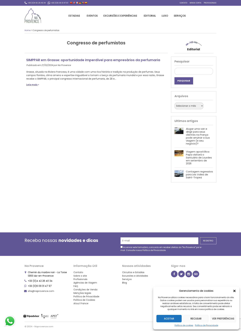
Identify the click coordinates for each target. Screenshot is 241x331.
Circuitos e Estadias (133, 272)
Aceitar (169, 318)
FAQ (75, 286)
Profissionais (210, 3)
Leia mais (32, 84)
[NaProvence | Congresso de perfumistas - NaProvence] (33, 15)
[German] (80, 3)
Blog (124, 282)
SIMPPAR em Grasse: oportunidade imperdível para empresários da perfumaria (93, 60)
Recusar (196, 318)
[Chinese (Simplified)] (71, 3)
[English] (74, 3)
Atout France (80, 303)
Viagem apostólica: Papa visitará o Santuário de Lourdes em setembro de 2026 (199, 157)
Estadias (74, 15)
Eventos (92, 15)
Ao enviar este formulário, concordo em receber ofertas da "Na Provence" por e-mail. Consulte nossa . (161, 249)
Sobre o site (80, 275)
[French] (77, 3)
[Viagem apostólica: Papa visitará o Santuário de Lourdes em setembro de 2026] (178, 157)
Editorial (150, 15)
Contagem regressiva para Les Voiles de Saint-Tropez (199, 174)
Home (27, 30)
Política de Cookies (84, 300)
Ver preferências (223, 318)
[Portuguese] (83, 3)
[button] (234, 291)
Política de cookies (184, 325)
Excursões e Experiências (120, 15)
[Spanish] (86, 3)
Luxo (165, 15)
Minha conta (195, 3)
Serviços (180, 15)
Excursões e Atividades (135, 275)
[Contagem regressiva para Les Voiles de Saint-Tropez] (178, 174)
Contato (183, 3)
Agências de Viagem (85, 282)
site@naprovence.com (41, 291)
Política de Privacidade (206, 325)
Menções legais (82, 293)
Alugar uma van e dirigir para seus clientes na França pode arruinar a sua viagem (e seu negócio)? (198, 136)
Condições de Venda (85, 289)
